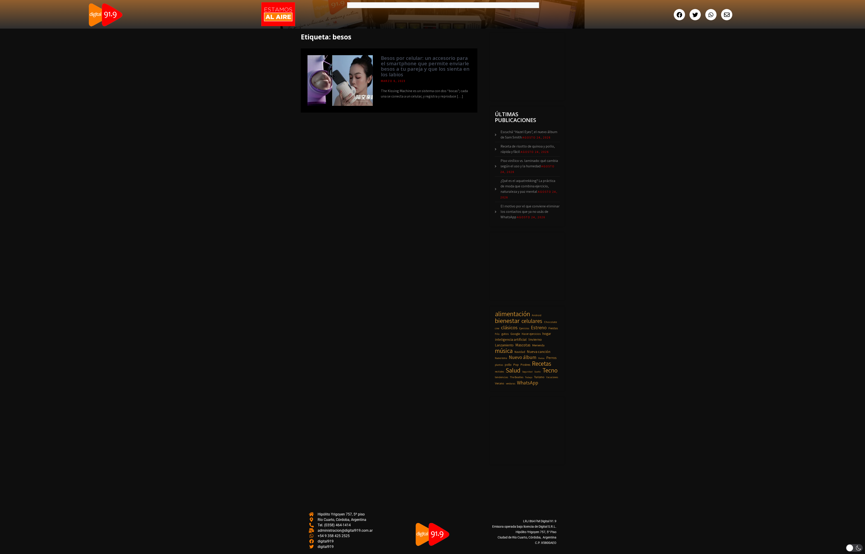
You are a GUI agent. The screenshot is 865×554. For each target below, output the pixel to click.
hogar (546, 333)
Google (515, 333)
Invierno (535, 339)
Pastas (541, 358)
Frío (497, 334)
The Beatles (516, 377)
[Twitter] (695, 14)
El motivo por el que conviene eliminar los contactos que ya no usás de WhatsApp (530, 211)
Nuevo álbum (522, 357)
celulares (531, 321)
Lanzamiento (504, 345)
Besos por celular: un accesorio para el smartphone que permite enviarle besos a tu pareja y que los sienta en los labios (425, 66)
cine (497, 328)
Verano (499, 383)
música (504, 350)
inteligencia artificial (511, 339)
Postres (525, 365)
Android (536, 315)
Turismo (539, 377)
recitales (499, 371)
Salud (513, 370)
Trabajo (528, 377)
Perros (551, 357)
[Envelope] (726, 14)
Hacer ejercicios (531, 334)
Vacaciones (552, 377)
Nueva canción (538, 351)
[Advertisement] (528, 66)
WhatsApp (527, 382)
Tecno (550, 370)
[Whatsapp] (711, 14)
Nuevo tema (501, 358)
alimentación (512, 313)
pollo (508, 365)
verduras (510, 383)
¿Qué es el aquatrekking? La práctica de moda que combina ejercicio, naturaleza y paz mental (528, 186)
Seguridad (527, 371)
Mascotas (522, 344)
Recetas (541, 363)
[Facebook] (679, 14)
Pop (516, 365)
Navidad (519, 352)
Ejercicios (524, 328)
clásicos (509, 327)
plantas (499, 364)
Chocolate (550, 322)
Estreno (539, 327)
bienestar (507, 320)
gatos (505, 334)
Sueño (537, 371)
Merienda (538, 345)
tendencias (501, 377)
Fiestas (553, 328)
